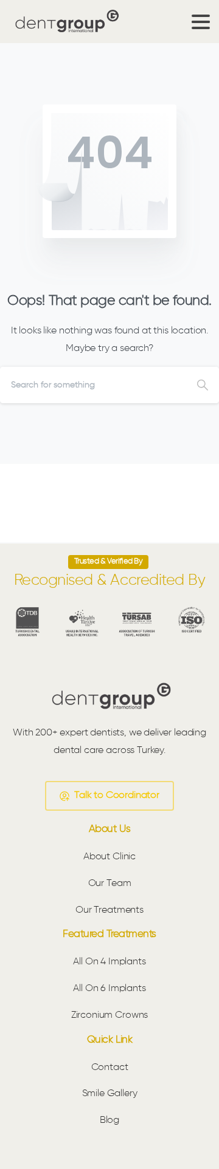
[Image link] (109, 696)
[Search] (202, 385)
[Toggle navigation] (201, 22)
